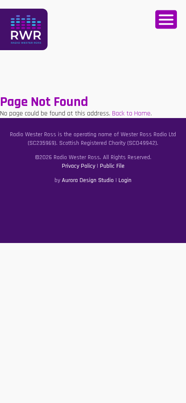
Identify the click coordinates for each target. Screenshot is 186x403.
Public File (112, 166)
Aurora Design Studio (88, 180)
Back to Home (131, 113)
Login (125, 180)
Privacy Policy (78, 166)
